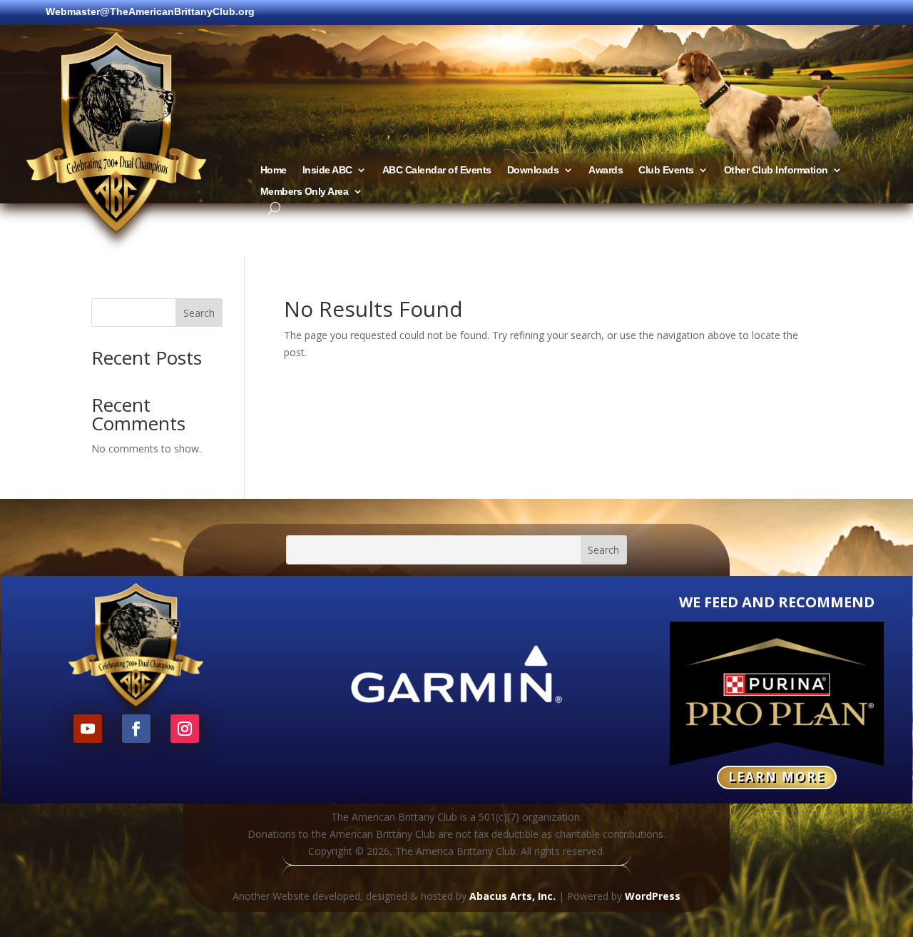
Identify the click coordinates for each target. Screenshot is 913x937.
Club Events (666, 170)
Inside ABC (327, 170)
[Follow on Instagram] (184, 728)
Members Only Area (304, 191)
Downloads (533, 170)
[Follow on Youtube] (87, 728)
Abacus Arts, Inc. (512, 896)
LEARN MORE (776, 777)
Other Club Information (776, 170)
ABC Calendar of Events (436, 170)
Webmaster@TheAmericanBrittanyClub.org (150, 11)
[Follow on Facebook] (136, 728)
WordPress (652, 896)
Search (199, 313)
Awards (605, 170)
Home (273, 170)
